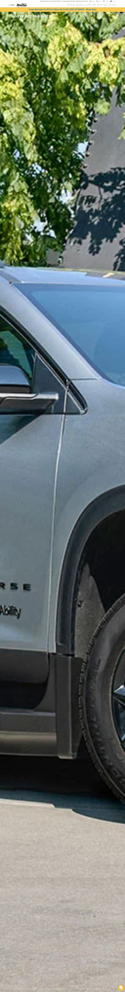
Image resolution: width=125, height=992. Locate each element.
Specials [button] (94, 4)
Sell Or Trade (99, 4)
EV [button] (85, 4)
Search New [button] (71, 4)
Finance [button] (109, 4)
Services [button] (105, 4)
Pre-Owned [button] (89, 4)
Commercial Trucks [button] (79, 4)
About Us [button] (114, 4)
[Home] (68, 5)
